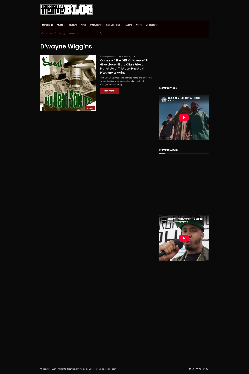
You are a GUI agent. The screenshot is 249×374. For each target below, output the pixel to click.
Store (139, 25)
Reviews (73, 25)
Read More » (110, 90)
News (83, 25)
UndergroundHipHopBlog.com (102, 369)
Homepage (47, 25)
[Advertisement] (153, 9)
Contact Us (151, 25)
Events (129, 25)
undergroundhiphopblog (111, 56)
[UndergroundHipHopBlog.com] (67, 9)
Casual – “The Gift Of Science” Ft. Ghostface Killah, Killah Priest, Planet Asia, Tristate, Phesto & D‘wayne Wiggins (124, 66)
